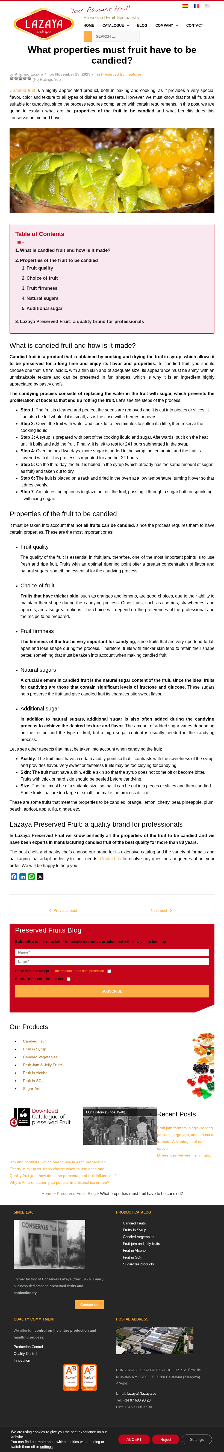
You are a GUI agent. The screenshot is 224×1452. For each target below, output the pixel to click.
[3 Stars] (20, 78)
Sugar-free (32, 1088)
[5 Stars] (29, 78)
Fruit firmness (41, 288)
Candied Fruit (34, 1041)
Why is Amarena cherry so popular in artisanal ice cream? (59, 1182)
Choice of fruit (42, 278)
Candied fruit (22, 90)
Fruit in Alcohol (35, 1073)
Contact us (110, 858)
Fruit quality (39, 268)
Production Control (28, 1347)
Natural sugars (42, 298)
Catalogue (113, 25)
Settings (197, 1439)
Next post (159, 910)
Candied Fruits (134, 1223)
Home (89, 25)
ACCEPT (134, 1439)
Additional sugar (44, 308)
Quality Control (25, 1354)
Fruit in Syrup (34, 1049)
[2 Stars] (16, 78)
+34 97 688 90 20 (137, 1400)
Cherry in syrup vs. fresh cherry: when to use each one (57, 1169)
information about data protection (79, 971)
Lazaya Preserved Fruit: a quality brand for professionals (82, 321)
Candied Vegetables (40, 1057)
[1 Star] (12, 78)
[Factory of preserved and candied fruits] (161, 1340)
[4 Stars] (25, 78)
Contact (194, 25)
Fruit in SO (33, 1080)
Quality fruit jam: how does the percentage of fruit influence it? (63, 1175)
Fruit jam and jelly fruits (141, 1244)
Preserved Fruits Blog (76, 1193)
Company (164, 25)
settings (46, 1447)
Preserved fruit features (121, 74)
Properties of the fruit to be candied (59, 260)
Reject (165, 1439)
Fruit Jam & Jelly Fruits (43, 1065)
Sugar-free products (138, 1264)
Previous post (65, 910)
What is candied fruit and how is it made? (65, 250)
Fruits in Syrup (134, 1230)
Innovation (22, 1360)
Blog (142, 25)
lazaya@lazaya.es (142, 1393)
